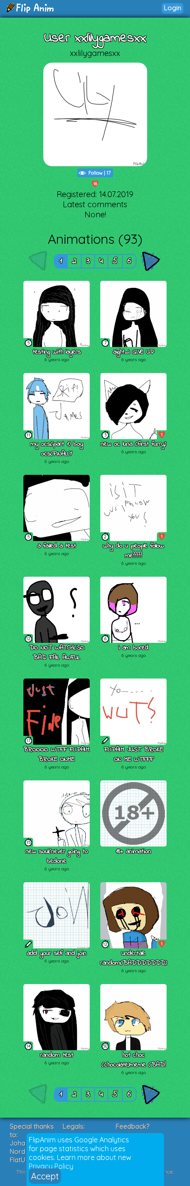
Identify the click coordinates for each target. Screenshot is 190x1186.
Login (172, 8)
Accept (45, 1176)
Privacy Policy (51, 1166)
